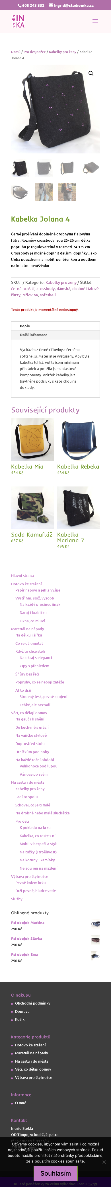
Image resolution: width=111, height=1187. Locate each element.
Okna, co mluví (32, 620)
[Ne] (104, 1162)
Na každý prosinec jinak (40, 604)
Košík (19, 1019)
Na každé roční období (34, 759)
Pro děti (22, 821)
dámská (63, 288)
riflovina (30, 294)
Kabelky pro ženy (62, 51)
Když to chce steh (30, 651)
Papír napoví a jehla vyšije (37, 590)
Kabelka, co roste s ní (38, 835)
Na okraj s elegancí (36, 657)
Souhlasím (55, 1173)
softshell (48, 294)
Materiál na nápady (27, 628)
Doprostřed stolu (30, 743)
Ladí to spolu (26, 796)
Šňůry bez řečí (27, 674)
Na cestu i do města (27, 782)
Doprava (22, 1011)
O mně (20, 1102)
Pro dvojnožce (35, 51)
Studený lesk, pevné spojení (43, 696)
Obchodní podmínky (32, 1003)
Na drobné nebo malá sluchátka (42, 813)
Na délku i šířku (28, 635)
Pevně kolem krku (30, 882)
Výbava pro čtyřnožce (29, 876)
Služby (16, 898)
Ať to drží (23, 690)
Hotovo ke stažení (26, 583)
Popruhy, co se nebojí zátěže (39, 682)
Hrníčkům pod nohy (32, 751)
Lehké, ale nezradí (35, 704)
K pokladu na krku (35, 827)
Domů (15, 51)
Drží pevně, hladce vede (35, 890)
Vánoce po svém (34, 774)
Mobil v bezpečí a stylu (39, 843)
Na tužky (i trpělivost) (38, 852)
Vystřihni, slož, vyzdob (34, 598)
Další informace (34, 334)
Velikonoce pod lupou (38, 766)
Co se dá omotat (29, 643)
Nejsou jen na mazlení (38, 868)
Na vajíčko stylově (31, 735)
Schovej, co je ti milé (32, 805)
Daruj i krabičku (33, 612)
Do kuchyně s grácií (32, 727)
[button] (91, 73)
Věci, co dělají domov (29, 712)
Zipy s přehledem (34, 665)
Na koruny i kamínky (37, 859)
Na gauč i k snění (29, 719)
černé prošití (22, 288)
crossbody (45, 288)
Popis (25, 325)
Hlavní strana (22, 575)
